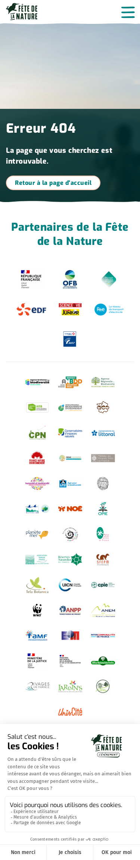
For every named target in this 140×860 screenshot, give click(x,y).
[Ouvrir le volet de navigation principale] (128, 12)
